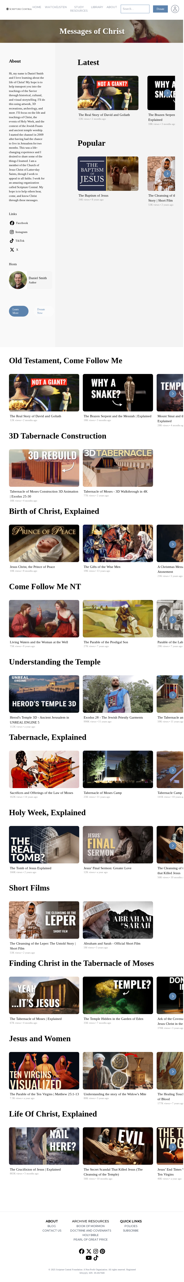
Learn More (16, 311)
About (112, 7)
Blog (52, 1226)
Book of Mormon (91, 1226)
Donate (160, 9)
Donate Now (41, 311)
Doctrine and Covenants (90, 1230)
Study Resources (79, 8)
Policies (131, 1226)
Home (37, 7)
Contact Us (51, 1230)
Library (97, 7)
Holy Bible (91, 1235)
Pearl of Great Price (91, 1239)
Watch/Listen (56, 7)
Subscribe (131, 1230)
